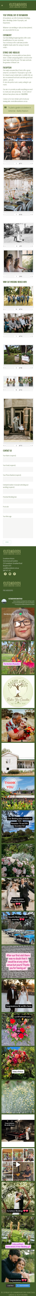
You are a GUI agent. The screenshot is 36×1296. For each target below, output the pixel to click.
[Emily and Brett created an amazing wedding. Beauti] (18, 1232)
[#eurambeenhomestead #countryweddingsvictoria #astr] (18, 624)
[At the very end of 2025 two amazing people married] (18, 725)
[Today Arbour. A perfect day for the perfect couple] (18, 1063)
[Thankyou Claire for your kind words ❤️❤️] (18, 961)
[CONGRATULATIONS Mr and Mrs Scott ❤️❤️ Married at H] (18, 1130)
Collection (24, 94)
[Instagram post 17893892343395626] (18, 657)
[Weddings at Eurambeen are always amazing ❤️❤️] (18, 1198)
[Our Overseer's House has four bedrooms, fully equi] (18, 759)
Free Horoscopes (8, 590)
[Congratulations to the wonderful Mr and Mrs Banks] (18, 995)
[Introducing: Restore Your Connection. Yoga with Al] (18, 691)
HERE (25, 281)
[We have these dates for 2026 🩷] (18, 826)
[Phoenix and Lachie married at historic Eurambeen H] (18, 894)
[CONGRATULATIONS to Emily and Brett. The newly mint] (18, 1266)
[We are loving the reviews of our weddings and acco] (18, 1097)
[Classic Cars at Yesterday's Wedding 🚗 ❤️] (18, 928)
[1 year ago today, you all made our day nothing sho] (18, 860)
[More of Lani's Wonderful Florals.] (18, 1029)
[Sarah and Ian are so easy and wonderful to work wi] (18, 793)
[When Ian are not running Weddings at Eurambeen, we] (18, 1164)
